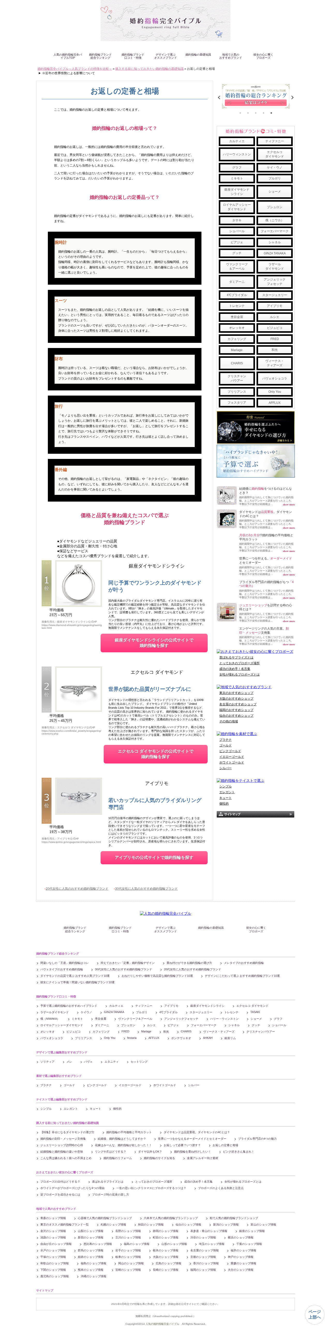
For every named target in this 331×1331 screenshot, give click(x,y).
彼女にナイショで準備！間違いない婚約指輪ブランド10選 (77, 982)
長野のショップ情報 (128, 1230)
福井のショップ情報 (243, 1250)
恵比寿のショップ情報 (98, 1243)
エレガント (227, 792)
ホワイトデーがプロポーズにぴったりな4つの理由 (72, 1188)
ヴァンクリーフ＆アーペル (237, 266)
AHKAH (208, 1037)
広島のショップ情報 (168, 1263)
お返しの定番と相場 (225, 1145)
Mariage (237, 350)
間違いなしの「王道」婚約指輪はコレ (64, 962)
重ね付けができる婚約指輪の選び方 (189, 962)
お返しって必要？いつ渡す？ (182, 1145)
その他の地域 (228, 721)
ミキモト (237, 178)
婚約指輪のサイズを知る (159, 1158)
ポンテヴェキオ (181, 1038)
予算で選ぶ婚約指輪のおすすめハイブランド (68, 1005)
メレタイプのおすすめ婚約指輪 (244, 962)
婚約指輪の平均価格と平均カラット (129, 1132)
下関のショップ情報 (53, 1269)
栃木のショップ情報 (165, 1250)
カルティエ (237, 141)
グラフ (237, 167)
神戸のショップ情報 (240, 1256)
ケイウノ (86, 1012)
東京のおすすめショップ (236, 693)
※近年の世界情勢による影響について (68, 73)
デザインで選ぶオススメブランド (165, 56)
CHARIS (237, 363)
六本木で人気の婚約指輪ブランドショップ (171, 1218)
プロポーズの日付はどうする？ (60, 1181)
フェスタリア (237, 402)
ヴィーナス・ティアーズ (274, 363)
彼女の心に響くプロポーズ (263, 56)
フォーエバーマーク (275, 231)
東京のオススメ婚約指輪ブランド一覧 (64, 1224)
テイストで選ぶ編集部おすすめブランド (61, 1099)
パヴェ (88, 1061)
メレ (69, 1061)
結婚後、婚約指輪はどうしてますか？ (122, 1138)
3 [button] (255, 113)
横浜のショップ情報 (240, 1237)
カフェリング (237, 339)
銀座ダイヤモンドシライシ (157, 566)
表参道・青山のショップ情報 (208, 1230)
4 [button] (263, 113)
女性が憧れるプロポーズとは (239, 674)
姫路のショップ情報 (90, 1256)
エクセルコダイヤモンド (274, 154)
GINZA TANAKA (275, 253)
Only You (274, 392)
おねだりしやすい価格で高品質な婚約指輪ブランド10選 (157, 975)
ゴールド (225, 745)
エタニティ (111, 1061)
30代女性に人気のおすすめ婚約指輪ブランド (146, 888)
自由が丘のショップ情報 (56, 1243)
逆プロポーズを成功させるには (60, 1194)
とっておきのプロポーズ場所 (239, 663)
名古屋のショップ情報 (204, 1250)
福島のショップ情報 (136, 1243)
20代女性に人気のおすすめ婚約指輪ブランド (77, 888)
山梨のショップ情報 (90, 1230)
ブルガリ (274, 178)
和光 (275, 350)
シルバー (225, 768)
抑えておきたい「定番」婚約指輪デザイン (128, 962)
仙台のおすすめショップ (236, 715)
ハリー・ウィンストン (224, 1018)
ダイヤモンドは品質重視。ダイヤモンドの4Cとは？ (197, 1132)
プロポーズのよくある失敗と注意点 (221, 1188)
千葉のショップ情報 (249, 1243)
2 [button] (248, 113)
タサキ (237, 220)
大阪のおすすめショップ (236, 698)
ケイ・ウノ (274, 167)
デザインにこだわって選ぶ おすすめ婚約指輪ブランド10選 (242, 975)
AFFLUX (275, 403)
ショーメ (274, 191)
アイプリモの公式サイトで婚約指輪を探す (154, 857)
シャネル (274, 242)
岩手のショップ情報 (128, 1250)
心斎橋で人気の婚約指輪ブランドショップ (105, 1218)
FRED (274, 339)
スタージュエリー (274, 295)
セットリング (139, 1061)
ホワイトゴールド (231, 762)
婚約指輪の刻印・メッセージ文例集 (63, 1138)
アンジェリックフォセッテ (274, 282)
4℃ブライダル (237, 295)
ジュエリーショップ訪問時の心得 (61, 1145)
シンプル (225, 786)
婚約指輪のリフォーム (117, 1158)
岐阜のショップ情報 (128, 1256)
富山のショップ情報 (263, 1224)
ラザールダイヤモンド (274, 266)
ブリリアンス (237, 392)
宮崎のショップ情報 (128, 1269)
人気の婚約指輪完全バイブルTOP (68, 56)
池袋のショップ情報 (53, 1237)
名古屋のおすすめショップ (238, 704)
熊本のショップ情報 (90, 1269)
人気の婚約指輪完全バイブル (162, 1323)
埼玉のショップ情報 (211, 1243)
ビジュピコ (274, 328)
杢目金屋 (237, 317)
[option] (255, 96)
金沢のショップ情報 (53, 1230)
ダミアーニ (237, 282)
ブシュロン (274, 207)
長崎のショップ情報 (165, 1269)
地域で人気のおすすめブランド (230, 56)
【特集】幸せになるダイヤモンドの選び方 (67, 1132)
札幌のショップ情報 (113, 1224)
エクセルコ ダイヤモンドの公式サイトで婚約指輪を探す (155, 754)
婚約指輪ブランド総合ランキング (100, 56)
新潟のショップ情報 (226, 1224)
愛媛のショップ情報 (243, 1263)
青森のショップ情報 (53, 1218)
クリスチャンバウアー (237, 378)
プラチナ (225, 740)
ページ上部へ (315, 1314)
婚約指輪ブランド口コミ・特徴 (133, 56)
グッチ (237, 253)
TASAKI (255, 1012)
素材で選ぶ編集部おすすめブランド (59, 1075)
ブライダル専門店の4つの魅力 (257, 1138)
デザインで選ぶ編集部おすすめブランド (61, 1052)
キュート (225, 798)
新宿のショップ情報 (90, 1237)
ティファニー (274, 141)
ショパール (237, 231)
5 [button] (271, 113)
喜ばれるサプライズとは (236, 657)
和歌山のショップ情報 (54, 1263)
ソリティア (47, 1061)
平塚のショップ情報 (53, 1256)
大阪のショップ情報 (165, 1256)
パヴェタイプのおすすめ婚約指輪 (61, 969)
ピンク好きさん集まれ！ (238, 1151)
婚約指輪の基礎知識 (198, 54)
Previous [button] (220, 97)
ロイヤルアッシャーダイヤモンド (237, 207)
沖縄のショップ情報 (93, 1276)
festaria (132, 1037)
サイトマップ (44, 1290)
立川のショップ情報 (128, 1237)
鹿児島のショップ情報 (54, 1276)
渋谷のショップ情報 (203, 1237)
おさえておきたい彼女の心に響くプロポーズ (64, 1172)
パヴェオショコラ (274, 378)
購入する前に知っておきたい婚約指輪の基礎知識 (67, 1122)
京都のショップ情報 (203, 1256)
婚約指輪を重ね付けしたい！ (192, 1151)
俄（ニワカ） (274, 220)
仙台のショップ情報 (188, 1224)
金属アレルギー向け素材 (202, 1158)
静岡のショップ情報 (165, 1230)
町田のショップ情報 (165, 1237)
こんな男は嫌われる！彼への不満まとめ (66, 1158)
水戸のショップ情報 (53, 1250)
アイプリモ (156, 783)
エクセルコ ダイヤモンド (157, 672)
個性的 (224, 803)
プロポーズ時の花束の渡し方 (110, 1194)
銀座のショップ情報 (252, 1230)
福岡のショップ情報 (203, 1269)
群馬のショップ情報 (90, 1250)
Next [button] (292, 97)
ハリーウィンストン (237, 154)
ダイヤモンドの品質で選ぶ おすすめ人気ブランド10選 (75, 975)
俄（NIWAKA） (50, 1018)
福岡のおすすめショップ (236, 710)
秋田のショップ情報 (151, 1224)
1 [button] (240, 113)
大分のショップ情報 (240, 1269)
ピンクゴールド (230, 751)
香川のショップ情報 (206, 1263)
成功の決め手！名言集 (234, 669)
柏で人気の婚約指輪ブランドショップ (234, 1218)
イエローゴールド (231, 757)
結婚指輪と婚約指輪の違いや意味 (61, 1151)
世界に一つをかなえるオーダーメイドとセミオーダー (192, 1138)
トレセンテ (237, 306)
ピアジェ (237, 242)
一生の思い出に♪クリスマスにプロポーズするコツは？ (151, 1188)
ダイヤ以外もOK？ (150, 1151)
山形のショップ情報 (174, 1243)
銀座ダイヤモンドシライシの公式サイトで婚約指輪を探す (154, 643)
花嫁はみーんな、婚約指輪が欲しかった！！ (123, 1145)
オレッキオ (237, 328)
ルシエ (274, 317)
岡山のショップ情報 (131, 1263)
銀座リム (230, 1038)
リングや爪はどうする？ (110, 1151)
